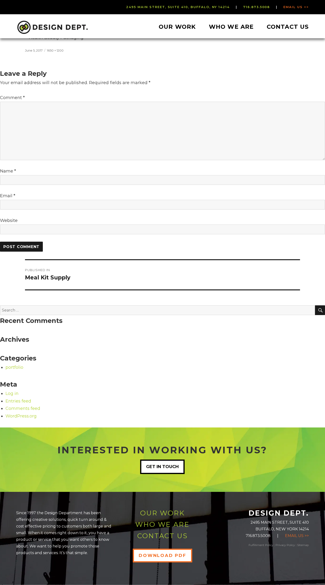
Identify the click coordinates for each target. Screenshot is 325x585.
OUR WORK (162, 513)
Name (8, 171)
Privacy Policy (285, 545)
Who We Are (231, 26)
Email (7, 195)
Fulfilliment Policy (261, 545)
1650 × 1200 (55, 50)
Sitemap (303, 545)
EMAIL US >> (297, 535)
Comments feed (22, 408)
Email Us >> (296, 7)
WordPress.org (21, 416)
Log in (12, 393)
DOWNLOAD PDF (162, 555)
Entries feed (18, 401)
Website (9, 220)
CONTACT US (162, 536)
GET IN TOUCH (162, 466)
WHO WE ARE (162, 524)
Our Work (177, 26)
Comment (12, 97)
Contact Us (288, 26)
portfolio (14, 367)
